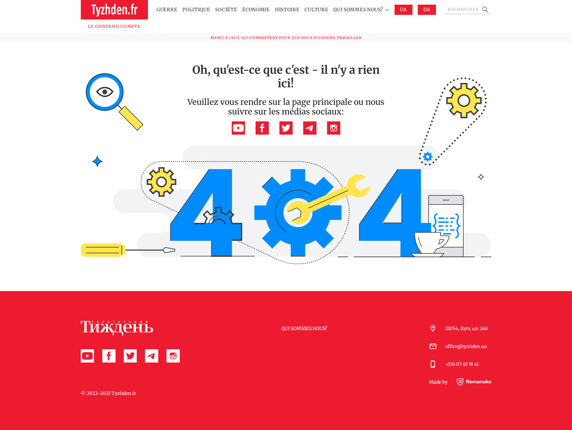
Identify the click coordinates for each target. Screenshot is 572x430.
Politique (196, 10)
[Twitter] (286, 133)
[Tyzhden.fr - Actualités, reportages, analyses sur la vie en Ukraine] (114, 10)
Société (226, 10)
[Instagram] (333, 133)
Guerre (167, 10)
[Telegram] (309, 133)
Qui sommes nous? (358, 10)
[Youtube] (238, 133)
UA (403, 10)
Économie (256, 10)
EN (426, 10)
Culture (316, 10)
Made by (439, 382)
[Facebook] (262, 133)
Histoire (287, 10)
